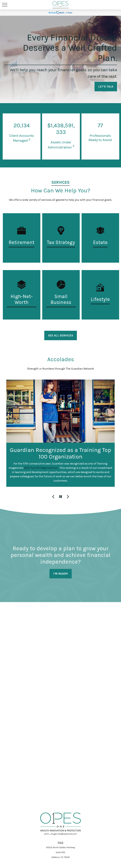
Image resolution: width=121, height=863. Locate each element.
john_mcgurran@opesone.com (60, 834)
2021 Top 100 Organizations (41, 468)
